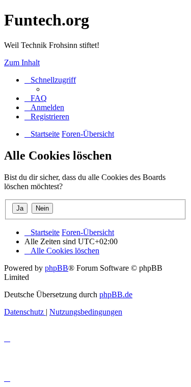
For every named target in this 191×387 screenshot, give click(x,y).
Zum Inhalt (22, 62)
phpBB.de (115, 294)
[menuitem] (35, 98)
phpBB (56, 268)
